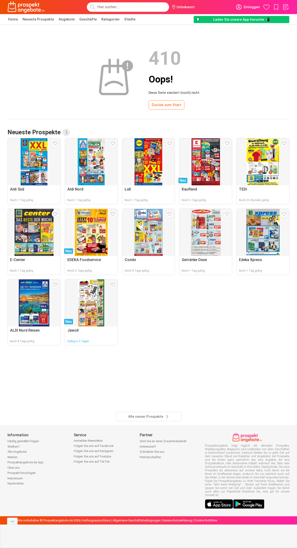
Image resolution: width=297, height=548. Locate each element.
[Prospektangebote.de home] (26, 7)
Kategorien (110, 19)
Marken (13, 457)
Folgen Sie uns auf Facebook (94, 446)
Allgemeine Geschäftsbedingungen (136, 520)
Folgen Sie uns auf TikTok (92, 461)
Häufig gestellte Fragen (23, 441)
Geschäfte (88, 19)
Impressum (15, 478)
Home (13, 19)
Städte (129, 19)
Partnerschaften (150, 457)
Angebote (67, 19)
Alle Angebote (17, 451)
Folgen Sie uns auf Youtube (92, 456)
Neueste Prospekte (38, 19)
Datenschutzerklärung (177, 520)
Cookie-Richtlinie (205, 520)
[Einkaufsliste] (285, 7)
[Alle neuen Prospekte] (66, 132)
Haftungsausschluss (96, 520)
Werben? (14, 446)
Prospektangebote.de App (25, 462)
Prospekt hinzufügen (22, 473)
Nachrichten (16, 483)
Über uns (14, 467)
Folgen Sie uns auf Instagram (93, 451)
